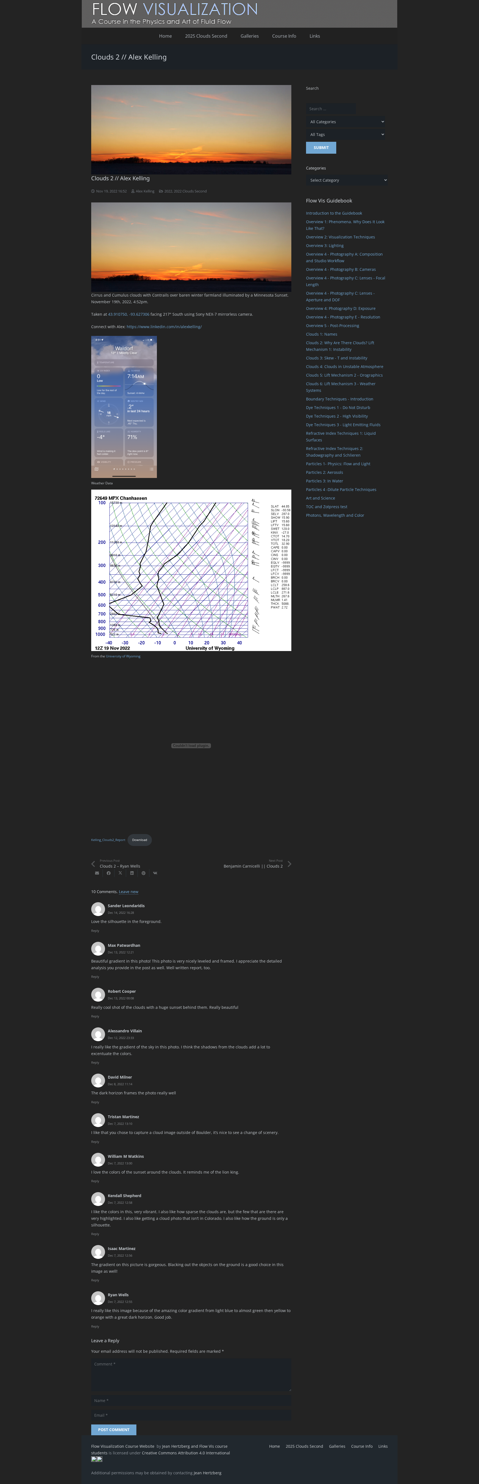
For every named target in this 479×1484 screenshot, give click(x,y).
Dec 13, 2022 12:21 (121, 952)
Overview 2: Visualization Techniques (340, 237)
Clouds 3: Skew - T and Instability (336, 358)
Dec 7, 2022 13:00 (120, 1163)
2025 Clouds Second (304, 1446)
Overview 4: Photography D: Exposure (341, 308)
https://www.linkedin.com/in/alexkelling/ (164, 326)
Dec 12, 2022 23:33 (121, 1038)
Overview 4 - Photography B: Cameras (341, 269)
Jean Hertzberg (207, 1472)
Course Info (362, 1446)
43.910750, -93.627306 (128, 314)
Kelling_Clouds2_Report (108, 840)
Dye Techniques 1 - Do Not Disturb (338, 407)
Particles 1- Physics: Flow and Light (338, 463)
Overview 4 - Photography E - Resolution (343, 317)
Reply (95, 931)
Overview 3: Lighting (325, 245)
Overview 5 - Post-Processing (332, 325)
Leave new (128, 891)
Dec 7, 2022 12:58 (120, 1202)
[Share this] (108, 873)
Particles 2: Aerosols (324, 472)
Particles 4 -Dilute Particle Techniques (341, 489)
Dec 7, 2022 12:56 (120, 1255)
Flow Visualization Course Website (123, 1446)
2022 (168, 191)
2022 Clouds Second (190, 191)
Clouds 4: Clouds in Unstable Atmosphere (344, 366)
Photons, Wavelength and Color (335, 515)
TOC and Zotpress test (326, 506)
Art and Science (320, 498)
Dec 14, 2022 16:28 (121, 913)
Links (383, 1446)
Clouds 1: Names (321, 334)
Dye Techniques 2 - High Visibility (337, 416)
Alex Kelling (145, 191)
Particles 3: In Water (324, 480)
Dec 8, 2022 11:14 (120, 1084)
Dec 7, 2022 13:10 (120, 1124)
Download (139, 840)
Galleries (337, 1446)
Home (274, 1446)
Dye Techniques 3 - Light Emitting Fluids (343, 424)
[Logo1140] (239, 14)
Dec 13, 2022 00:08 (121, 998)
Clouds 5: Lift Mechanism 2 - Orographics (344, 375)
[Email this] (97, 873)
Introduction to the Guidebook (334, 213)
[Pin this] (143, 873)
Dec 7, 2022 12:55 (120, 1302)
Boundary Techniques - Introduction (339, 399)
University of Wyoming (123, 656)
